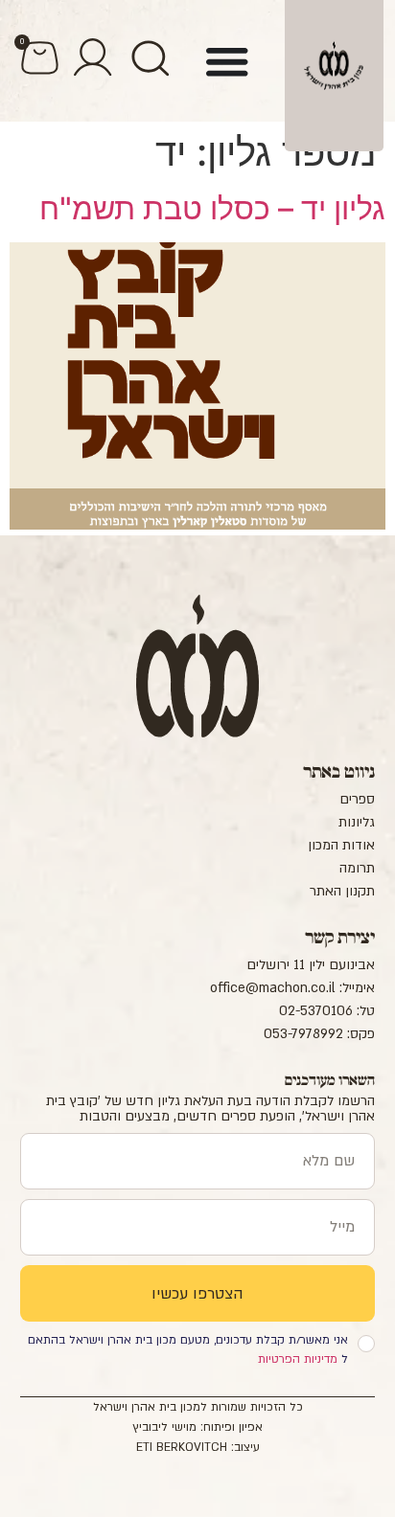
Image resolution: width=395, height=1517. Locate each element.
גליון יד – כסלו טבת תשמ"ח (212, 208)
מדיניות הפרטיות (297, 1359)
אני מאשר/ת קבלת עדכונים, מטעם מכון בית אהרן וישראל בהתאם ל (188, 1349)
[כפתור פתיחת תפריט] (227, 61)
